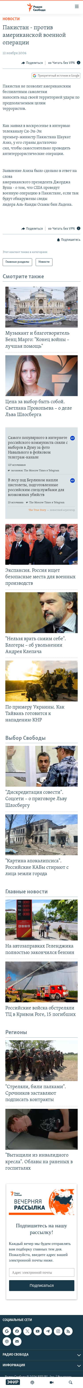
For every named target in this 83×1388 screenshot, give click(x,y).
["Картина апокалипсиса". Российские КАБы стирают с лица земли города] (41, 834)
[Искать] (70, 1382)
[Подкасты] (7, 1341)
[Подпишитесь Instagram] (58, 1331)
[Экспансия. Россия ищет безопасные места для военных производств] (41, 544)
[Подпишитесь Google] (7, 1331)
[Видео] (51, 1382)
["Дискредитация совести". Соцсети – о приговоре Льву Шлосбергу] (41, 766)
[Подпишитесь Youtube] (37, 1331)
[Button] (32, 63)
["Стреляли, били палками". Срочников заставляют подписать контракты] (41, 1060)
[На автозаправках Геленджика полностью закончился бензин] (41, 920)
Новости (11, 19)
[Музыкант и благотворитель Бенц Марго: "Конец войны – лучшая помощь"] (41, 307)
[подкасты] (32, 1382)
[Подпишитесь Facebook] (17, 1331)
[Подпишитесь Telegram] (48, 1331)
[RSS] (68, 1331)
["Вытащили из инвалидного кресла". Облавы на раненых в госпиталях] (41, 1129)
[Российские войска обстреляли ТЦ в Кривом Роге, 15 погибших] (41, 982)
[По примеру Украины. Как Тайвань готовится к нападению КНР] (41, 681)
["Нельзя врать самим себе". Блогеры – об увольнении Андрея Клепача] (41, 612)
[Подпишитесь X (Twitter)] (27, 1331)
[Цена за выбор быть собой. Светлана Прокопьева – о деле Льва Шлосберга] (41, 375)
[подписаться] (17, 1341)
